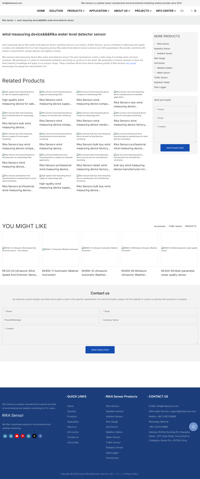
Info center (73, 432)
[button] (183, 10)
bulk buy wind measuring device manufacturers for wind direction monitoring (130, 167)
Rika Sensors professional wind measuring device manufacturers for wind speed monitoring (18, 188)
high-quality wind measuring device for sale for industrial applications (18, 102)
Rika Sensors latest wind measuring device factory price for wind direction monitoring (92, 167)
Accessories (160, 226)
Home (70, 406)
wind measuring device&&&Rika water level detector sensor (45, 20)
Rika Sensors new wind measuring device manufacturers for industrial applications (128, 104)
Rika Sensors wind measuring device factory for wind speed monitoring (130, 123)
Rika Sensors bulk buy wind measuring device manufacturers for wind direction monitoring (93, 188)
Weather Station (114, 432)
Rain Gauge (112, 421)
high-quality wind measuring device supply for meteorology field (54, 186)
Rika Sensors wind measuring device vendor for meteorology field (92, 123)
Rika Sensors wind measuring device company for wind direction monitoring (56, 123)
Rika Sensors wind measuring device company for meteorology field (94, 102)
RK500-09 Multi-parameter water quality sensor (178, 272)
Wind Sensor (112, 406)
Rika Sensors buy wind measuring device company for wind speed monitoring (19, 146)
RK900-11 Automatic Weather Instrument (60, 272)
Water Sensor (113, 437)
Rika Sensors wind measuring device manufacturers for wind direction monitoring (54, 146)
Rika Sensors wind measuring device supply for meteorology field (54, 102)
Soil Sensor (112, 426)
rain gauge (131, 63)
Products (72, 416)
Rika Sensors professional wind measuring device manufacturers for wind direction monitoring (130, 146)
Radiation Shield (114, 447)
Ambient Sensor (114, 416)
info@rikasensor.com (12, 3)
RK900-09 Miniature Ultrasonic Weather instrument (134, 273)
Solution (71, 411)
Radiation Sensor (115, 411)
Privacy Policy (131, 474)
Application (73, 421)
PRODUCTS (190, 226)
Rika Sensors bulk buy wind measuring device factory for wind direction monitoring (93, 146)
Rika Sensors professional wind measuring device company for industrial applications (55, 167)
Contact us (72, 437)
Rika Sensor (7, 20)
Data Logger (112, 452)
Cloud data (72, 442)
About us (72, 426)
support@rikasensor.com (183, 411)
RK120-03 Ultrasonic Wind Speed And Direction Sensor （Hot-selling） (19, 273)
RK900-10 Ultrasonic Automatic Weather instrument (94, 273)
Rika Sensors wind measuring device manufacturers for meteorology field (13, 165)
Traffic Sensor (175, 226)
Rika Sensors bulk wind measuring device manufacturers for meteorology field (16, 125)
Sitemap (118, 474)
